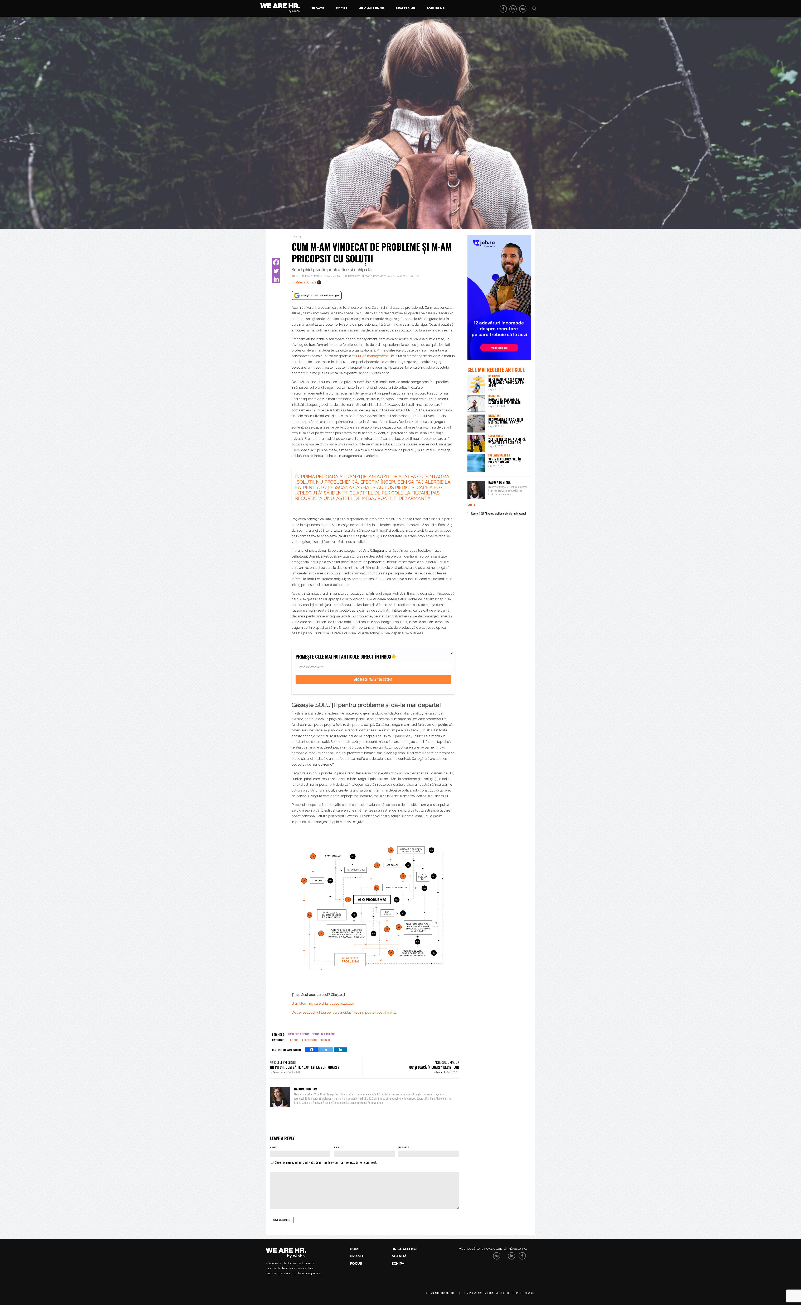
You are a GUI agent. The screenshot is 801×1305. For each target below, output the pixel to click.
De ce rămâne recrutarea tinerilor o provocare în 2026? (506, 382)
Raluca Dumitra (306, 282)
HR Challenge (371, 8)
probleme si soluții (299, 1034)
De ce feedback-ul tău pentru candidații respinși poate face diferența (344, 1012)
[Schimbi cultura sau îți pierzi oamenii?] (476, 463)
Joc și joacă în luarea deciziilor (434, 1067)
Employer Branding (499, 455)
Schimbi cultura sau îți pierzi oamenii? (504, 460)
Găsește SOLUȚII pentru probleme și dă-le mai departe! (498, 513)
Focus (341, 8)
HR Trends (494, 375)
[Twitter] (276, 271)
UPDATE (357, 1256)
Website (403, 1147)
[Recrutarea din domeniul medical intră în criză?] (476, 423)
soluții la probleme (323, 1034)
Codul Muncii (495, 435)
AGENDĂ (399, 1256)
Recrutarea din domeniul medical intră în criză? (506, 420)
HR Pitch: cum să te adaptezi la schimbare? (304, 1067)
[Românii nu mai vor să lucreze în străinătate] (476, 404)
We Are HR (441, 1072)
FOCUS (356, 1264)
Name (273, 1147)
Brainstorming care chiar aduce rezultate (323, 1003)
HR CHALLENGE (405, 1249)
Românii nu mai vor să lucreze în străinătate (504, 401)
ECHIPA (398, 1264)
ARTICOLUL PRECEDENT (283, 1062)
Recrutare (494, 395)
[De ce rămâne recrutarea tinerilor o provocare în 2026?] (476, 384)
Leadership (309, 1040)
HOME (355, 1249)
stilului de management (370, 356)
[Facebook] (276, 262)
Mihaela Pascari (279, 1072)
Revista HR (405, 8)
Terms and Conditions (441, 1293)
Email (338, 1147)
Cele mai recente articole (496, 369)
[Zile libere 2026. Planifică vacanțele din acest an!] (476, 444)
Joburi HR (436, 8)
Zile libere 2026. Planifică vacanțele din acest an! (507, 440)
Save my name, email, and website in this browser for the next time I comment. (326, 1162)
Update (317, 8)
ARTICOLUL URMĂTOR (447, 1062)
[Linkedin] (276, 279)
